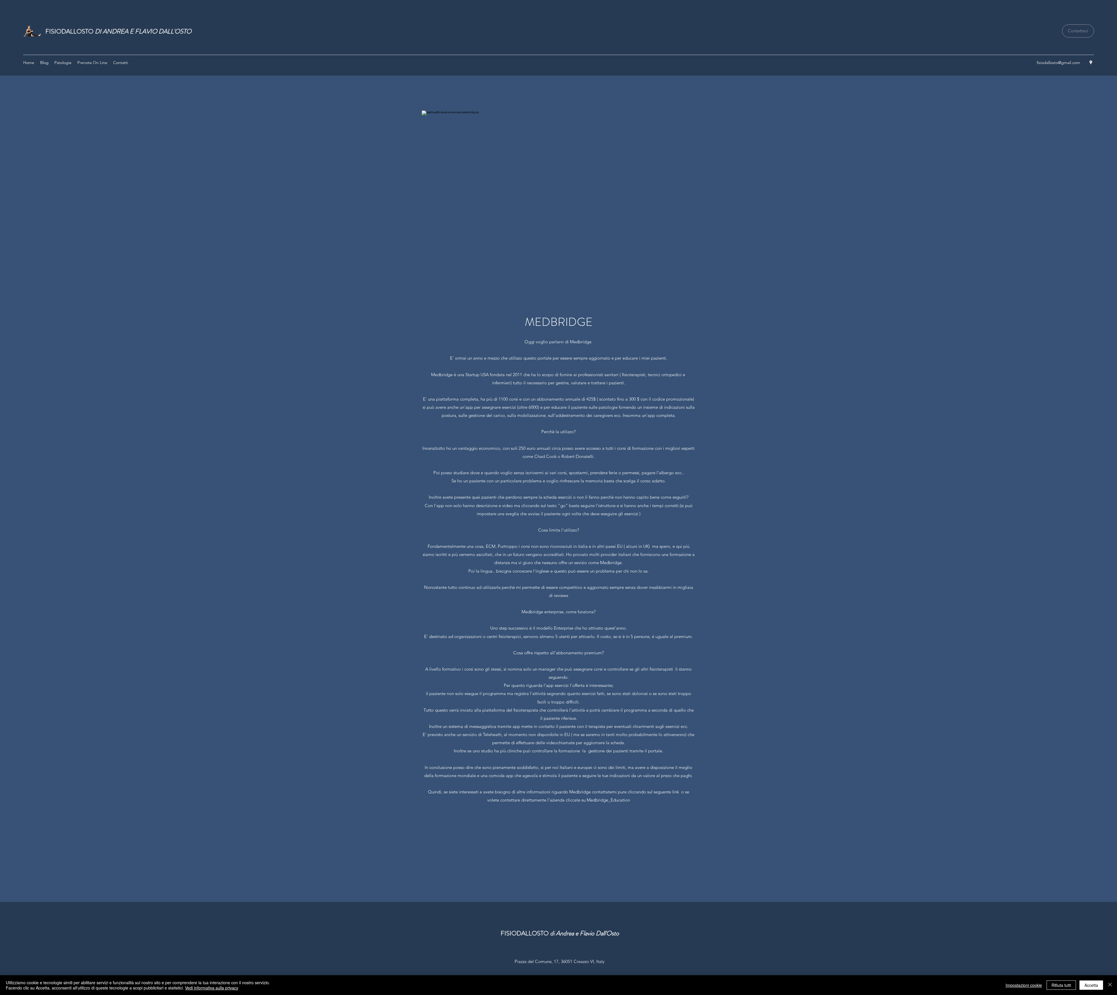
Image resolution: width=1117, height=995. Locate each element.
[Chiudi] (1110, 985)
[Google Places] (1091, 62)
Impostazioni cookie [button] (1024, 985)
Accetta (1091, 985)
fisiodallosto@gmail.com (1058, 62)
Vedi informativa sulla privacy (211, 988)
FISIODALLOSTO (118, 31)
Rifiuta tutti (1061, 985)
